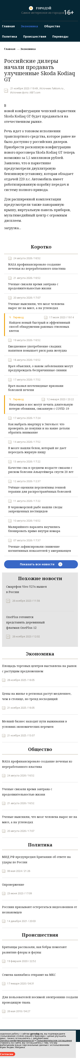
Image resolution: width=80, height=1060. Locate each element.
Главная (9, 49)
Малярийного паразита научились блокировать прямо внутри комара (34, 529)
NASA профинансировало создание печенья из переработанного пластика (37, 266)
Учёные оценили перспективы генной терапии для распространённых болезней (39, 489)
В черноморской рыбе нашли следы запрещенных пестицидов (35, 509)
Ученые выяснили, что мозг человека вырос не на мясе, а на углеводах (36, 306)
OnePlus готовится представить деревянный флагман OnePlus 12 (25, 622)
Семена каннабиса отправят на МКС (29, 975)
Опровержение (13, 884)
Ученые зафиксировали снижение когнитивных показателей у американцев (39, 549)
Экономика (28, 49)
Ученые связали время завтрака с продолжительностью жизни (33, 286)
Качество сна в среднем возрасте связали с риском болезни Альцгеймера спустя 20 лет (40, 470)
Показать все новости (37, 564)
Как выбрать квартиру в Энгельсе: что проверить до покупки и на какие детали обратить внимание (39, 428)
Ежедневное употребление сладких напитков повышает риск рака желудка (37, 348)
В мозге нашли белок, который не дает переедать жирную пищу (37, 450)
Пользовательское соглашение (54, 1040)
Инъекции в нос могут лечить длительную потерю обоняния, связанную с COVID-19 (41, 406)
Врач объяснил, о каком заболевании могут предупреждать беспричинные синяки (40, 368)
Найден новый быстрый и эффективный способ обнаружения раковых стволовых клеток (39, 327)
